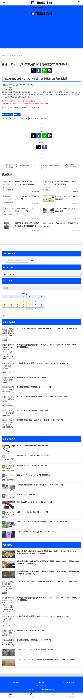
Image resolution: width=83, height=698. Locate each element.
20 (23, 306)
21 (29, 306)
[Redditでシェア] (51, 592)
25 (11, 308)
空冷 (32, 118)
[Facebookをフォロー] (44, 147)
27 (23, 308)
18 (11, 306)
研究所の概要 (14, 682)
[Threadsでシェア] (32, 592)
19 (17, 306)
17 (5, 306)
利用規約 (41, 682)
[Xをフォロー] (38, 147)
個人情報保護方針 (69, 682)
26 (17, 308)
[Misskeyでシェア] (69, 586)
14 (29, 304)
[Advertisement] (41, 33)
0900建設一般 (8, 114)
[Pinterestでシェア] (32, 598)
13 (23, 304)
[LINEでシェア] (44, 70)
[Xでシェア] (33, 70)
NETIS (18, 114)
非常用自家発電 (41, 118)
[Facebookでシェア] (38, 70)
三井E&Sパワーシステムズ (19, 118)
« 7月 (3, 315)
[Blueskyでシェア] (51, 586)
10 (5, 304)
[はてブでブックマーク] (69, 592)
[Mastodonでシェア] (32, 586)
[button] (49, 70)
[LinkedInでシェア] (51, 598)
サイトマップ (41, 685)
